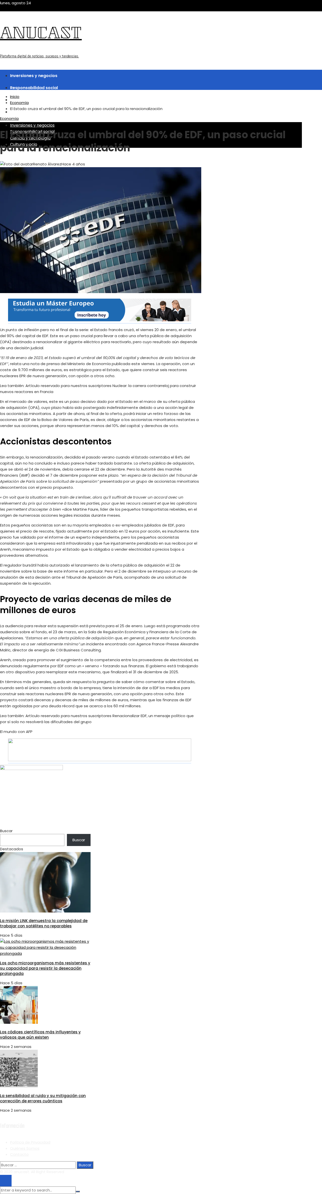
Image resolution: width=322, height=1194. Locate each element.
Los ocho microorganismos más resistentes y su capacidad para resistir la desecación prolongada (45, 968)
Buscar (6, 830)
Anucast (41, 34)
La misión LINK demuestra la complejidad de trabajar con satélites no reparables (44, 923)
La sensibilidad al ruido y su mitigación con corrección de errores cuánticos (43, 1098)
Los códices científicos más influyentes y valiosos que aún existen (40, 1034)
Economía (9, 118)
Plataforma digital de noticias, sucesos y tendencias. (39, 56)
